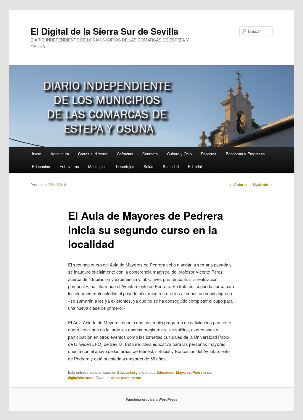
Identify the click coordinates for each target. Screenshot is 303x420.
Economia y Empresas (245, 153)
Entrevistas (69, 166)
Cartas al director (92, 153)
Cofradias (125, 153)
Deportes (208, 153)
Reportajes (125, 166)
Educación (41, 166)
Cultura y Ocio (179, 153)
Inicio (36, 153)
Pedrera (199, 372)
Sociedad (171, 166)
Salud (148, 166)
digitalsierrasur (81, 377)
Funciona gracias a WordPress (152, 399)
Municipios (97, 166)
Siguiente (262, 184)
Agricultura (60, 153)
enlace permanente (125, 377)
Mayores (183, 372)
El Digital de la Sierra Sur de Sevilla (104, 31)
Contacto (150, 153)
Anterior (239, 184)
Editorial (195, 166)
